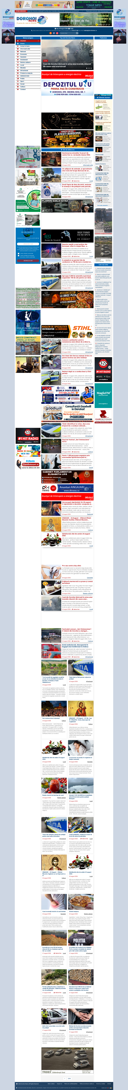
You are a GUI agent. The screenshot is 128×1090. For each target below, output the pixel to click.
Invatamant (24, 60)
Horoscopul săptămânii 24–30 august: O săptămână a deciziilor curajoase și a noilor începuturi (77, 503)
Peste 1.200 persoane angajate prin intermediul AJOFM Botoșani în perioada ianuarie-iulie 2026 (76, 456)
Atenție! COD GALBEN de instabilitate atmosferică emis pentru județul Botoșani (80, 796)
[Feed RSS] (50, 33)
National (23, 51)
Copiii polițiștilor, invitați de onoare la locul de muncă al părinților (80, 835)
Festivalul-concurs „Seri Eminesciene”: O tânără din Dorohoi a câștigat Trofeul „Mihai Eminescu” (77, 630)
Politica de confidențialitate (70, 1083)
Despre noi (59, 1083)
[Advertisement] (28, 118)
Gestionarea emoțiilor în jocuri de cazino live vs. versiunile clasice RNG (76, 154)
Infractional (24, 70)
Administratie (24, 76)
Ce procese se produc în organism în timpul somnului (80, 758)
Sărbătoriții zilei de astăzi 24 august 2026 (76, 535)
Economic (23, 54)
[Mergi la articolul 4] (91, 68)
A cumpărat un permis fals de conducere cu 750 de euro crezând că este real (76, 261)
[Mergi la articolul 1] (86, 68)
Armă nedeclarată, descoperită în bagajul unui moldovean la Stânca (75, 646)
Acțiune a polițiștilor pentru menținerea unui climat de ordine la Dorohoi (76, 341)
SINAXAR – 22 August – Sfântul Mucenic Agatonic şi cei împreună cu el (53, 873)
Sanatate (23, 57)
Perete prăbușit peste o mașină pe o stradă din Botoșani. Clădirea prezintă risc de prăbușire (54, 988)
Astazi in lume (25, 46)
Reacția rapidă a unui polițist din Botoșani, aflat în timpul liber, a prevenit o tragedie (74, 245)
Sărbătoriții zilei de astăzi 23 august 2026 (53, 758)
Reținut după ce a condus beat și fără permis (76, 372)
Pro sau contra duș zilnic (71, 566)
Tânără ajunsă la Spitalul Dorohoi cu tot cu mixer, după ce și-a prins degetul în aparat (103, 310)
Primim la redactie (26, 73)
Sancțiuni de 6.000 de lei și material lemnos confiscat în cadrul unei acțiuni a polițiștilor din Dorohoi (80, 988)
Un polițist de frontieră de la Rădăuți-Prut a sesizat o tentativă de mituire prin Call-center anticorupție (80, 949)
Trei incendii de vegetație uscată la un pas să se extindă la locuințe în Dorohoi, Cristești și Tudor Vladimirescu (53, 679)
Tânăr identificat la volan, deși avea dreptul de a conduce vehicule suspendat (76, 425)
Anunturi (23, 41)
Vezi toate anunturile (102, 205)
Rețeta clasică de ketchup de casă (53, 795)
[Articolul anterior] (44, 54)
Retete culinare (25, 62)
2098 (69, 1078)
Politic (22, 78)
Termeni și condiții (100, 1083)
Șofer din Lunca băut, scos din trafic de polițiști (53, 1027)
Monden (23, 68)
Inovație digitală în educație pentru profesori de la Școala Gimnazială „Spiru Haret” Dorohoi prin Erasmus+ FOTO (102, 338)
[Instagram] (57, 33)
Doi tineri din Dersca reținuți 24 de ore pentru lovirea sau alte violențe (77, 357)
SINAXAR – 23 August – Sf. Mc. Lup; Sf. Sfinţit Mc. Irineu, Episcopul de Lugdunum (80, 719)
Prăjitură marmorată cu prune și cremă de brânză (77, 582)
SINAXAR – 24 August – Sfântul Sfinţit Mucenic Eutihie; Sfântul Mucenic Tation (76, 519)
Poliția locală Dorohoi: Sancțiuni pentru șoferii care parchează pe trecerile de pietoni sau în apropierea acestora (102, 303)
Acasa (22, 43)
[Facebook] (54, 33)
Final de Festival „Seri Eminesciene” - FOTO (76, 441)
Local (22, 65)
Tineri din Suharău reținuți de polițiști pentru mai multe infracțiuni (53, 835)
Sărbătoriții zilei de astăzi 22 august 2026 (80, 873)
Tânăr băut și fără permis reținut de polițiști (80, 678)
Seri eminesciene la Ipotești (51, 718)
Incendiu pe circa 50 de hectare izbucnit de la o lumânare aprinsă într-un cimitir (52, 949)
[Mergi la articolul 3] (89, 68)
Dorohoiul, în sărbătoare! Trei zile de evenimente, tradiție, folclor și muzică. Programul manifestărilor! (103, 285)
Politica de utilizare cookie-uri (87, 1083)
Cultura (22, 87)
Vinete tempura (74, 911)
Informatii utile (25, 49)
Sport (22, 81)
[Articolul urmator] (91, 54)
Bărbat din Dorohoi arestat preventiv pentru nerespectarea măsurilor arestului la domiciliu (80, 1027)
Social (22, 84)
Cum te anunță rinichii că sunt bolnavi (54, 911)
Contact (23, 89)
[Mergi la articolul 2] (88, 68)
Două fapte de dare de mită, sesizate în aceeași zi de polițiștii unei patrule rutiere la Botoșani (76, 185)
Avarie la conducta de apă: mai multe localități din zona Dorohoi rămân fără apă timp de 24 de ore (103, 277)
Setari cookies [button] (51, 1083)
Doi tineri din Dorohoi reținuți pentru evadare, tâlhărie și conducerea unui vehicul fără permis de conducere (103, 330)
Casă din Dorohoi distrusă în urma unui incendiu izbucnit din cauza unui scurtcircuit (39, 11)
